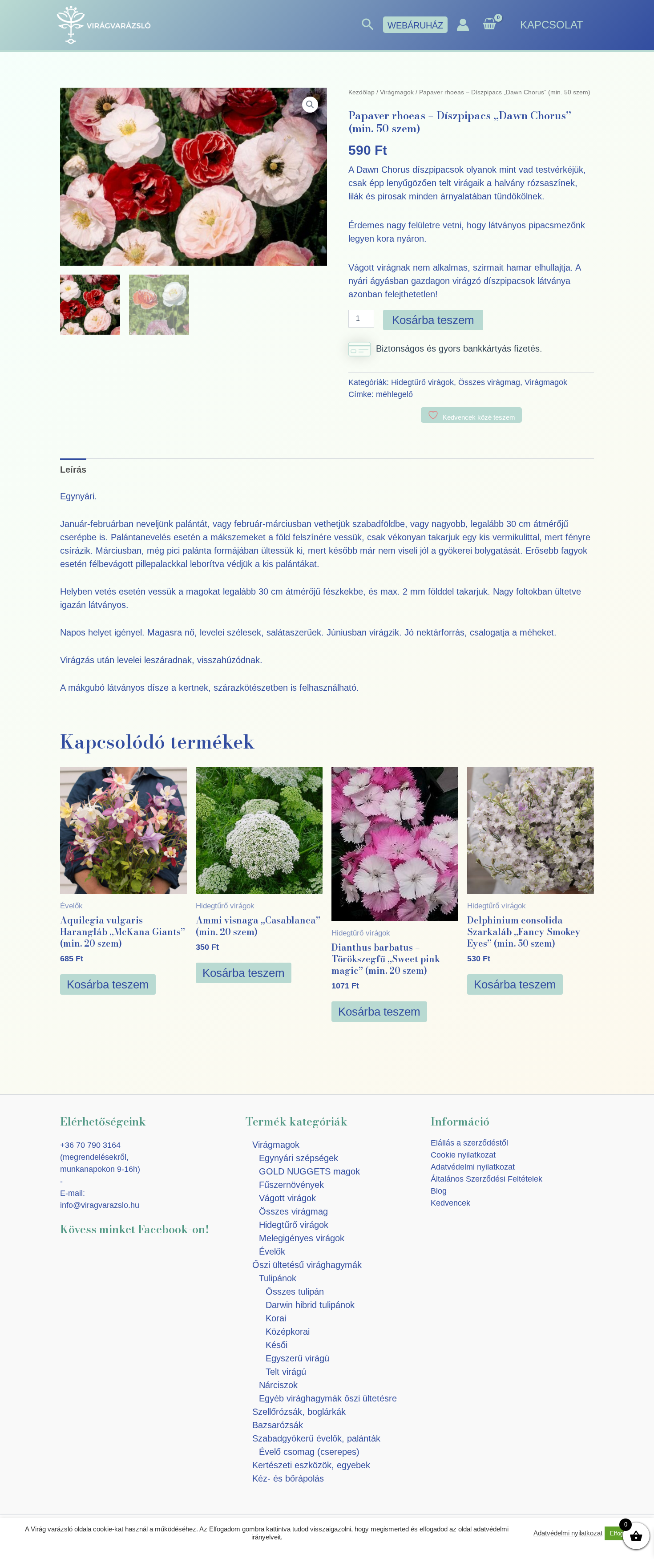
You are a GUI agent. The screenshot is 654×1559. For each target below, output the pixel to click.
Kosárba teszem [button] (108, 984)
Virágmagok (397, 92)
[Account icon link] (462, 24)
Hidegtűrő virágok (422, 382)
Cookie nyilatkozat (463, 1154)
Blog (439, 1190)
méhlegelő (394, 394)
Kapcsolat (551, 25)
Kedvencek (450, 1203)
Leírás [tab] (73, 469)
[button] (367, 25)
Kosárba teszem (433, 320)
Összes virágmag (489, 382)
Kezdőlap (361, 92)
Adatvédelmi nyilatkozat (473, 1166)
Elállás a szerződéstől (469, 1142)
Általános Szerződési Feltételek (486, 1178)
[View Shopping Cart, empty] (489, 24)
